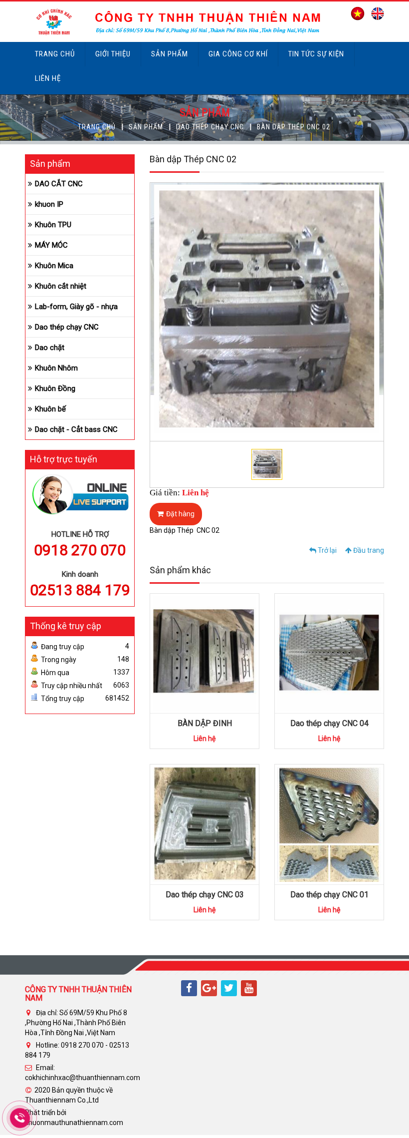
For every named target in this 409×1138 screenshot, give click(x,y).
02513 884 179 (80, 590)
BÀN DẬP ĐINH (205, 723)
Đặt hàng (180, 514)
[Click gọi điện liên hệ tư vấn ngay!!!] (20, 1118)
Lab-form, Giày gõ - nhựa (76, 306)
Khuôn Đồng (55, 388)
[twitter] (229, 988)
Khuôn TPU (53, 224)
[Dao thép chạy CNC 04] (329, 653)
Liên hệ (48, 78)
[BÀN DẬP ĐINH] (204, 653)
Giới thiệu (113, 53)
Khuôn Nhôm (56, 368)
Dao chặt (49, 347)
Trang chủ (55, 53)
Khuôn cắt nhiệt (60, 286)
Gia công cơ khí (238, 53)
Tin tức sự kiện (316, 53)
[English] (375, 13)
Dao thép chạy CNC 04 (329, 723)
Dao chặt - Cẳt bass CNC (76, 429)
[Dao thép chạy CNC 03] (204, 824)
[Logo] (174, 21)
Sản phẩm (169, 53)
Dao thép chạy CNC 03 (205, 894)
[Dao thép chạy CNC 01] (329, 824)
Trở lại (326, 550)
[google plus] (209, 988)
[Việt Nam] (355, 13)
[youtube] (249, 988)
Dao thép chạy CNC (210, 127)
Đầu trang (368, 550)
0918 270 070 (80, 550)
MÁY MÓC (51, 245)
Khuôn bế (50, 408)
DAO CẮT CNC (59, 183)
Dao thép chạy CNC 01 (329, 894)
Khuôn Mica (54, 265)
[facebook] (189, 988)
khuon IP (49, 204)
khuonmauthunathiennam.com (74, 1123)
